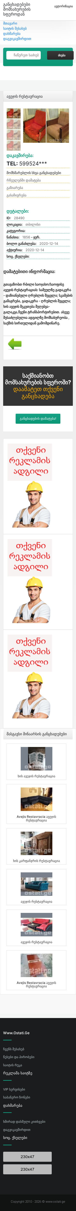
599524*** (27, 163)
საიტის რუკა (12, 1065)
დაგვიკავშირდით (17, 38)
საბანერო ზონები (16, 1097)
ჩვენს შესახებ (13, 1049)
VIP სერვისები (14, 1089)
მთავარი (10, 23)
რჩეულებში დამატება (24, 180)
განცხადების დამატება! (38, 419)
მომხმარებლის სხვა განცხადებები (34, 173)
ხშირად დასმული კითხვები (24, 1122)
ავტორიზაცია (63, 6)
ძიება (61, 55)
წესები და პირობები (18, 1057)
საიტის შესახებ (15, 28)
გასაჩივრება (16, 195)
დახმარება (11, 33)
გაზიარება (15, 188)
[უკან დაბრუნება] (13, 343)
